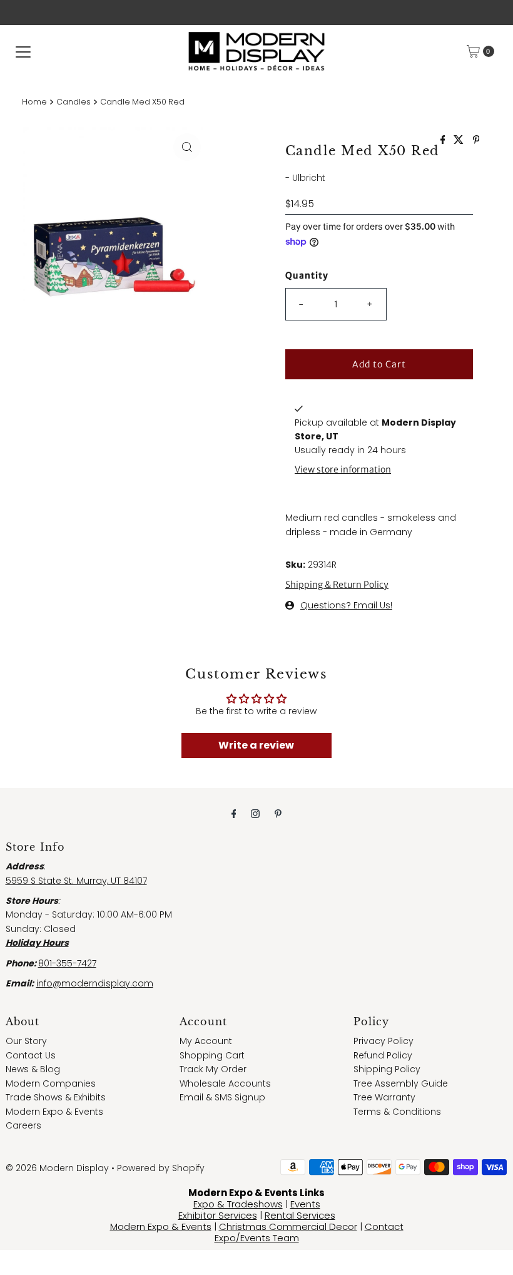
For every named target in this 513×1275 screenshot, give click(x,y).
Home (34, 101)
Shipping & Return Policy (337, 584)
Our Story (26, 1041)
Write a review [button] (256, 745)
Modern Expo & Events (54, 1111)
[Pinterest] (278, 814)
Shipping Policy (386, 1069)
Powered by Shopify (161, 1168)
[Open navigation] (23, 51)
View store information (343, 469)
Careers (23, 1125)
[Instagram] (255, 814)
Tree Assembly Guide (400, 1083)
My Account (206, 1041)
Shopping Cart (212, 1055)
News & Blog (33, 1069)
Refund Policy (382, 1055)
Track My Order (213, 1069)
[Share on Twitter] (460, 140)
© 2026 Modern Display (57, 1168)
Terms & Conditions (397, 1111)
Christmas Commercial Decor (288, 1226)
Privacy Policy (383, 1041)
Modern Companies (51, 1083)
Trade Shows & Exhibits (56, 1097)
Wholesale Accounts (225, 1083)
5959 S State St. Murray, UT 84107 (76, 880)
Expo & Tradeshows (238, 1204)
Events (305, 1204)
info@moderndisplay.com (94, 983)
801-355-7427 (67, 963)
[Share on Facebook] (444, 140)
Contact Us (31, 1055)
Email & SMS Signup (222, 1097)
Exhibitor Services (217, 1215)
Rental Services (300, 1215)
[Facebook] (233, 814)
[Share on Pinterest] (476, 140)
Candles (73, 101)
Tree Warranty (384, 1097)
